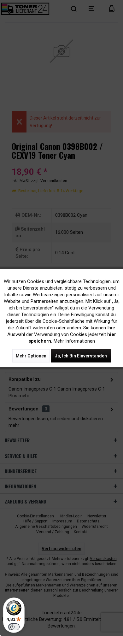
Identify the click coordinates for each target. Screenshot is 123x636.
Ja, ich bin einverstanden (81, 355)
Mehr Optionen (31, 355)
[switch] (14, 626)
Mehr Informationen (74, 341)
